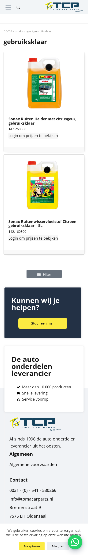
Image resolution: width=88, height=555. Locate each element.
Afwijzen (58, 546)
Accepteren (32, 546)
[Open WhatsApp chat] (75, 542)
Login (13, 135)
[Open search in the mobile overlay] (18, 7)
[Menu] (8, 7)
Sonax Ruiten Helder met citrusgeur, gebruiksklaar (42, 121)
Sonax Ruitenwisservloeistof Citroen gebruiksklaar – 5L (42, 224)
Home (8, 31)
